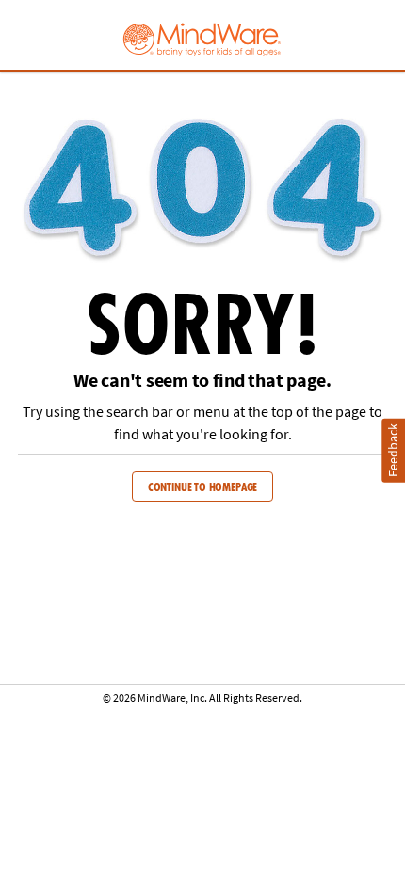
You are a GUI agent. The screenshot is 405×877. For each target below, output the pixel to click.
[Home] (202, 37)
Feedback (392, 450)
